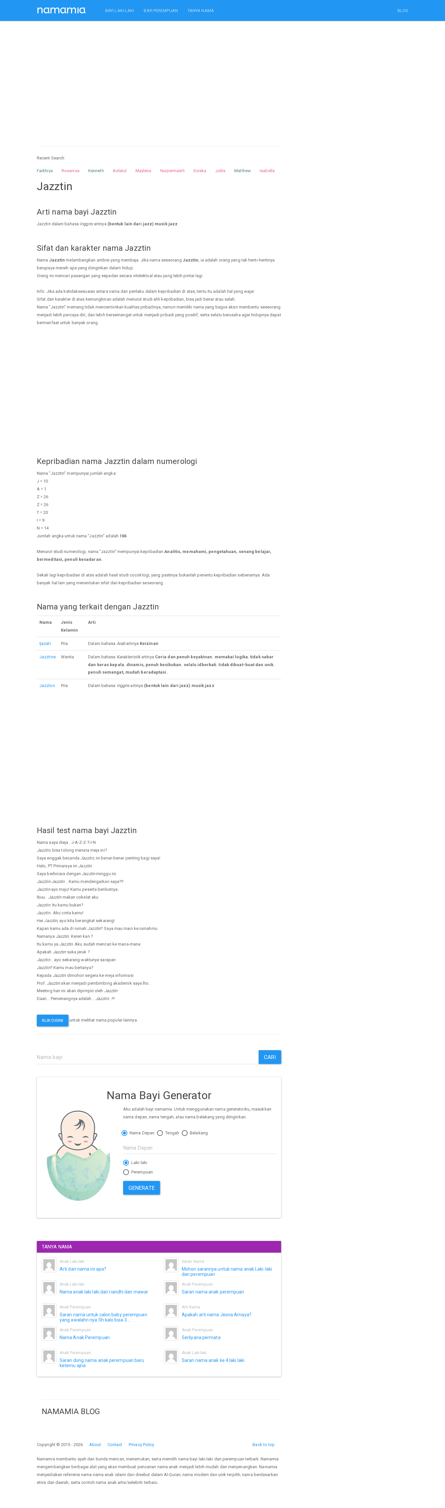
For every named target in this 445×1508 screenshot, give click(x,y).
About (95, 1444)
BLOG (402, 10)
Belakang (198, 1132)
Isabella (267, 170)
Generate (141, 1188)
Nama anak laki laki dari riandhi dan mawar (104, 1291)
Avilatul (120, 170)
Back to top (263, 1444)
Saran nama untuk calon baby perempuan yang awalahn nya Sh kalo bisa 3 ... (103, 1317)
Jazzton (47, 685)
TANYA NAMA (201, 10)
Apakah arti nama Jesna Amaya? (216, 1314)
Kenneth (96, 170)
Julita (220, 170)
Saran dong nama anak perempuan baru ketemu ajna (102, 1363)
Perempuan (141, 1172)
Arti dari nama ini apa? (83, 1269)
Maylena (143, 170)
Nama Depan (141, 1132)
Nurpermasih (172, 170)
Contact (115, 1444)
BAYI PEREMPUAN (161, 10)
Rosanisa (70, 170)
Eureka (200, 170)
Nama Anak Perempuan (85, 1337)
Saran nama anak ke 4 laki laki (213, 1360)
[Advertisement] (159, 77)
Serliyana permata (201, 1337)
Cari (270, 1057)
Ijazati (45, 643)
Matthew (242, 170)
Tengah (171, 1132)
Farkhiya (45, 170)
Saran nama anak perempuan (213, 1291)
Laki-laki (138, 1162)
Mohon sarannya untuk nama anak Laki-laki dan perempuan (227, 1271)
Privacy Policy (141, 1444)
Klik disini (52, 1020)
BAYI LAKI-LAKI (119, 10)
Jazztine (47, 656)
